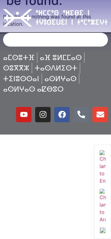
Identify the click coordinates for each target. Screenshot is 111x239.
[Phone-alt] (81, 114)
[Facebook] (62, 114)
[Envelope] (100, 114)
